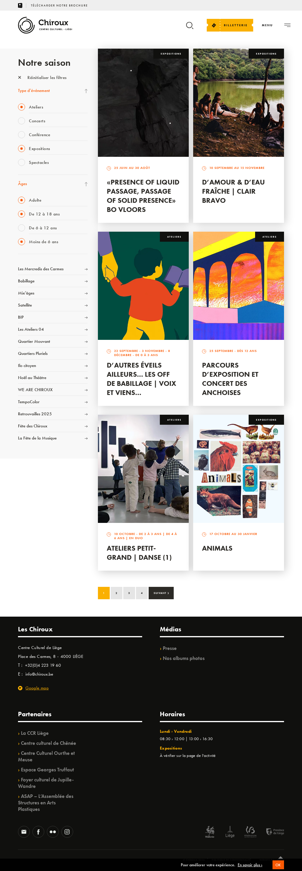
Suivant (161, 592)
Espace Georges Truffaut (47, 769)
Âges (22, 184)
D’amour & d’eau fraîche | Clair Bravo (233, 191)
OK (278, 864)
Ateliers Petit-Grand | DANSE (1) (139, 553)
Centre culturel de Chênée (48, 743)
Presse (170, 648)
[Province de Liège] (271, 832)
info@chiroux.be (39, 674)
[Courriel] (24, 832)
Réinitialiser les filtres (46, 77)
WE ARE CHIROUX (35, 390)
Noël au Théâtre (32, 378)
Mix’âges (26, 293)
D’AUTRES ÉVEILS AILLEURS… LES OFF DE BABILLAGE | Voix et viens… (141, 378)
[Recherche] (190, 28)
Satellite (25, 305)
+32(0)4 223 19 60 (43, 665)
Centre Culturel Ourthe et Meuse (46, 756)
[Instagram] (67, 832)
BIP (21, 317)
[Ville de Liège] (230, 832)
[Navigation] (287, 25)
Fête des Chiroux (32, 426)
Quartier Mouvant (34, 341)
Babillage (26, 281)
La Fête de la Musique (37, 438)
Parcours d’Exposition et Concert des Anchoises (230, 378)
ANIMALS (217, 548)
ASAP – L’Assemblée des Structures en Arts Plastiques (45, 802)
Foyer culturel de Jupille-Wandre (46, 782)
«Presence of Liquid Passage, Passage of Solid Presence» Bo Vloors (143, 195)
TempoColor (29, 402)
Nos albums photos (184, 658)
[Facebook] (38, 832)
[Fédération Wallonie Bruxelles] (250, 832)
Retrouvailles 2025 (35, 414)
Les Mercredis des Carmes (40, 269)
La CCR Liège (35, 733)
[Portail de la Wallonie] (210, 832)
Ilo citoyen (27, 365)
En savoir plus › (250, 864)
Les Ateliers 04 (31, 329)
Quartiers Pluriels (32, 353)
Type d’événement (34, 90)
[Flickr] (53, 832)
